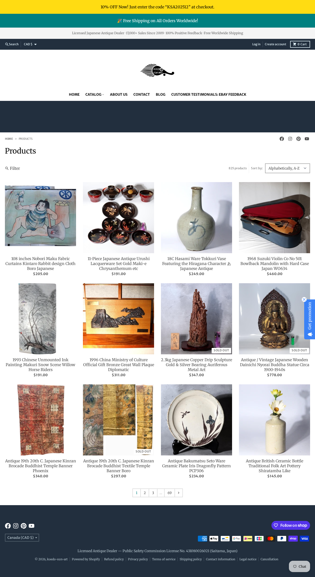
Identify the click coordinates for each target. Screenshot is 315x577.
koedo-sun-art (57, 559)
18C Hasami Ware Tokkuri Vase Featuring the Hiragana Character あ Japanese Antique (196, 263)
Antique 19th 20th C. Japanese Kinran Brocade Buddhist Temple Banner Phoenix (40, 465)
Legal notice (247, 559)
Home (9, 138)
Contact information (220, 559)
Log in (256, 44)
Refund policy (114, 559)
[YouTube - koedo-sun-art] (307, 139)
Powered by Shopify (86, 559)
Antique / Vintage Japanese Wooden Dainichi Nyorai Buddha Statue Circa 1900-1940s (274, 364)
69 (170, 493)
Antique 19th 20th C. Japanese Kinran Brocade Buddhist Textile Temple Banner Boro (118, 465)
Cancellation (269, 559)
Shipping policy (191, 559)
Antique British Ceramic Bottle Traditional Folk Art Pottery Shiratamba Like (274, 465)
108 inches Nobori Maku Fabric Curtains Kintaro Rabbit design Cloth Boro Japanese (40, 263)
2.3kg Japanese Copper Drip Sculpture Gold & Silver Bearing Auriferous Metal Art (196, 364)
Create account (275, 44)
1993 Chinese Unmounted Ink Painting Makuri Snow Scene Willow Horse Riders (40, 364)
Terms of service (163, 559)
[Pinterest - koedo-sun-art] (298, 139)
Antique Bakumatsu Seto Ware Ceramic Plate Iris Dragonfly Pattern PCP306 (196, 465)
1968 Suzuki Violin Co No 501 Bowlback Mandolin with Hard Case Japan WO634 (274, 263)
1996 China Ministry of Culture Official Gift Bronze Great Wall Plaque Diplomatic (118, 364)
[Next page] (178, 493)
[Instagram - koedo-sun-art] (290, 139)
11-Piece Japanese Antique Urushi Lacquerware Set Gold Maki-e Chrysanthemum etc (119, 263)
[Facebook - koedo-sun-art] (282, 139)
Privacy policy (138, 559)
